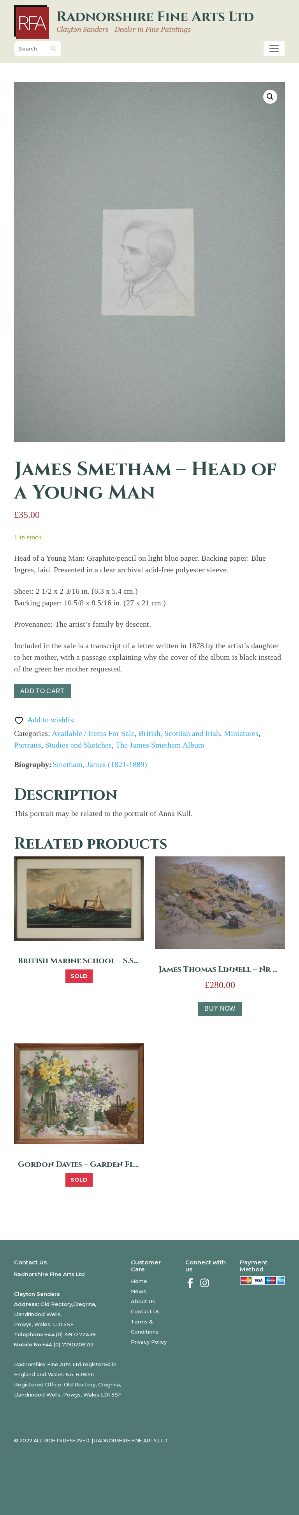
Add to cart (42, 691)
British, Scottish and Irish (179, 733)
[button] (270, 97)
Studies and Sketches (78, 745)
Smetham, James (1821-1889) (100, 764)
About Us (143, 1301)
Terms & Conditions (144, 1326)
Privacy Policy (149, 1342)
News (138, 1291)
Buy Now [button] (219, 1008)
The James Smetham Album (160, 745)
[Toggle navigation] (274, 48)
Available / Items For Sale (93, 733)
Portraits (27, 745)
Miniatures (241, 733)
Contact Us (145, 1311)
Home (139, 1281)
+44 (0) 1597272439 (70, 1334)
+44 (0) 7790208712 (68, 1344)
